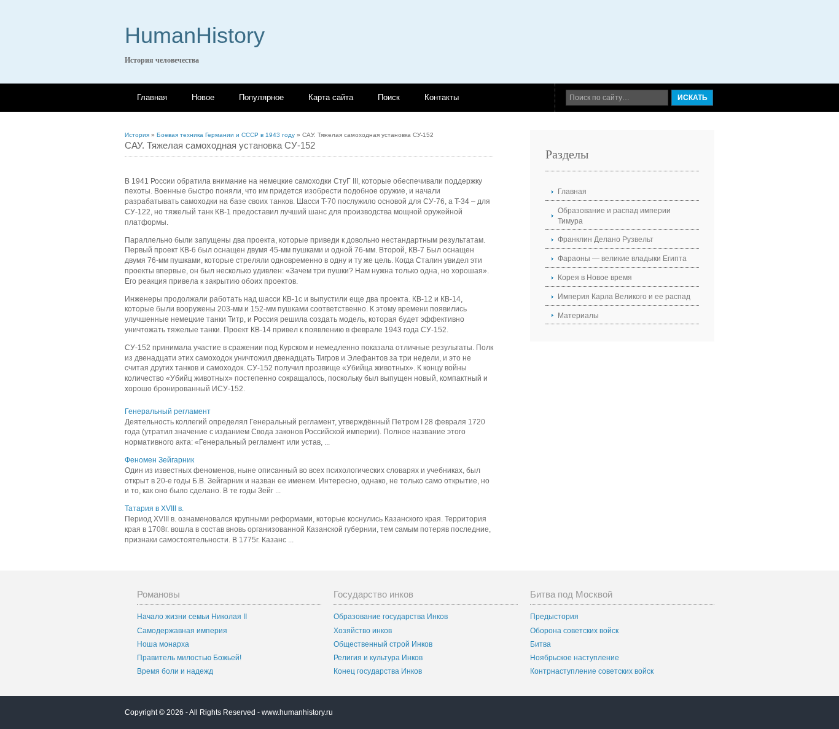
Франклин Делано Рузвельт (606, 239)
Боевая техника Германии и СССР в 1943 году (226, 134)
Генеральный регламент (168, 411)
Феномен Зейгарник (159, 460)
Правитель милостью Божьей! (189, 657)
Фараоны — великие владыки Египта (622, 258)
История (137, 134)
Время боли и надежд (175, 671)
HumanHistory (195, 35)
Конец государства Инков (378, 671)
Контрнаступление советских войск (592, 671)
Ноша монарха (163, 644)
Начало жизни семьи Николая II (192, 616)
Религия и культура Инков (378, 657)
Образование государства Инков (391, 616)
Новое (203, 97)
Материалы (578, 315)
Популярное (261, 97)
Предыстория (554, 616)
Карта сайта (330, 97)
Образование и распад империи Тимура (614, 215)
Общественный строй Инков (383, 644)
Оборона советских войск (574, 630)
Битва (540, 644)
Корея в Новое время (595, 277)
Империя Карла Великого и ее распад (624, 296)
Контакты (441, 97)
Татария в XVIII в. (154, 508)
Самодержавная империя (182, 630)
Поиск (389, 97)
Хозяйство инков (363, 630)
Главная (152, 97)
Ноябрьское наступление (574, 657)
